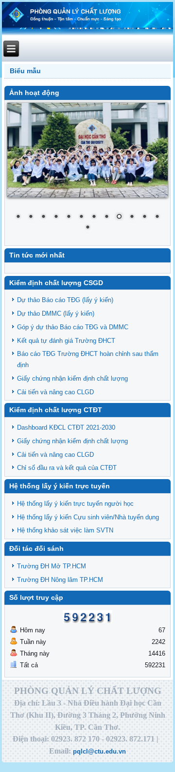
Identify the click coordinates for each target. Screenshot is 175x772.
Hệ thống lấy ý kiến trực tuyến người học (75, 503)
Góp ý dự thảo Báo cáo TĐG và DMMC (72, 327)
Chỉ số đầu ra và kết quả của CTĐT (67, 467)
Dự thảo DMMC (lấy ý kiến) (55, 313)
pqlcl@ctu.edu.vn (99, 751)
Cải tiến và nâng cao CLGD (55, 392)
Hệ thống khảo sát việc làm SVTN (65, 530)
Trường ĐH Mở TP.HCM (51, 566)
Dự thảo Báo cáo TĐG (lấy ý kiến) (65, 300)
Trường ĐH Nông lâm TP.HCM (60, 579)
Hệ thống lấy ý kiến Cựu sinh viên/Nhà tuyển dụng (88, 517)
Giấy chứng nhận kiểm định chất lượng (72, 378)
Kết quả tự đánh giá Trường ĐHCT (66, 340)
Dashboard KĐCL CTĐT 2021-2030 (66, 427)
